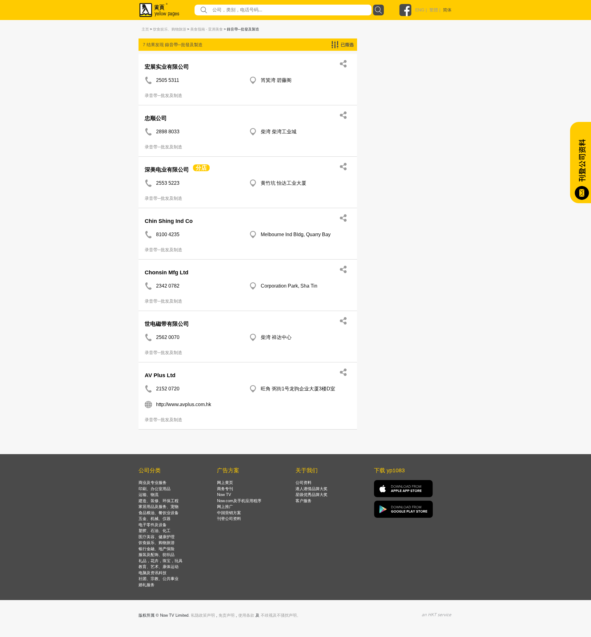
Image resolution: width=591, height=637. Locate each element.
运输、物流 (149, 494)
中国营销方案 (229, 512)
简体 (447, 9)
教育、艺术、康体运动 (159, 566)
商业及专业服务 (153, 482)
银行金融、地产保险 (157, 548)
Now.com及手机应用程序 (239, 500)
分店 (201, 168)
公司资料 (304, 482)
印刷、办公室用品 (155, 488)
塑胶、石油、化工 (155, 530)
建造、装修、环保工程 (159, 500)
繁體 (433, 9)
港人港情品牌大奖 (312, 488)
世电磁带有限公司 (167, 324)
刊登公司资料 (229, 518)
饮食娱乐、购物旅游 (169, 29)
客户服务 (304, 500)
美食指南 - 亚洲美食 (206, 29)
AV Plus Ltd (160, 375)
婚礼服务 (147, 585)
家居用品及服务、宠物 (159, 506)
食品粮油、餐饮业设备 (159, 512)
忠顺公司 (156, 118)
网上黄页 (225, 482)
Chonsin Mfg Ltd (166, 272)
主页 (145, 29)
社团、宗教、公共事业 (159, 578)
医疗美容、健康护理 (157, 536)
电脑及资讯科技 (153, 572)
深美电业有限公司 (167, 170)
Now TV (224, 494)
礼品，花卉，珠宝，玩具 (161, 560)
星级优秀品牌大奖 (312, 494)
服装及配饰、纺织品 (157, 554)
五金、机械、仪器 (155, 518)
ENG (419, 9)
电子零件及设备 (153, 524)
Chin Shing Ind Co (169, 221)
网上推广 (225, 506)
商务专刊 (225, 488)
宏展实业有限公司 (167, 67)
